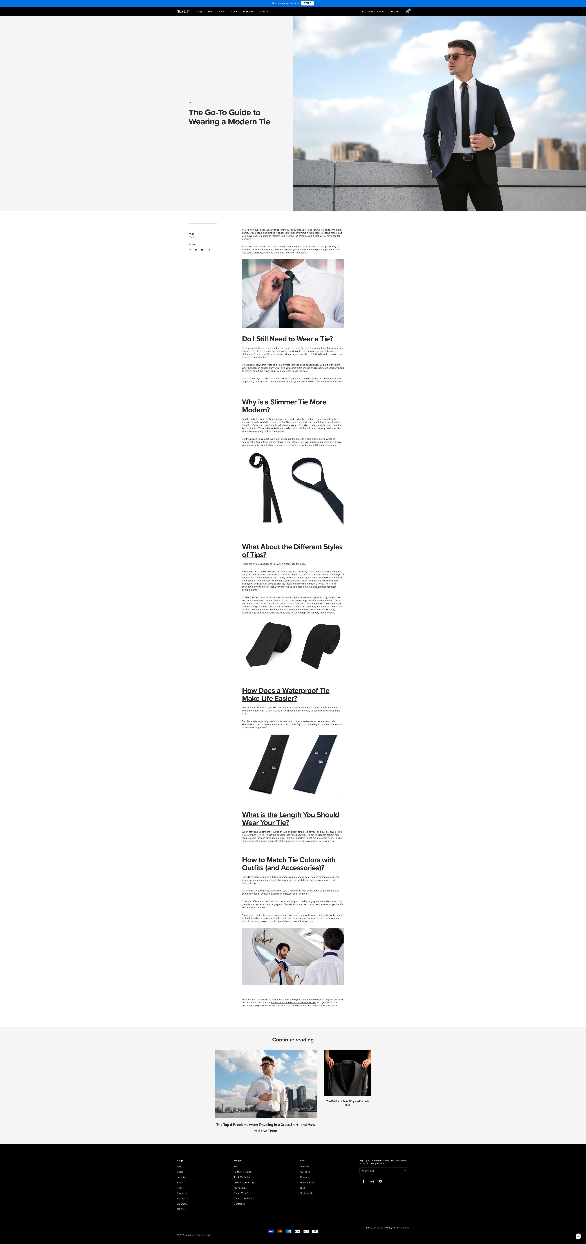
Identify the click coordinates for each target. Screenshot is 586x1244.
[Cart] (407, 11)
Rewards (304, 1177)
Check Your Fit (241, 1193)
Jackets (181, 1177)
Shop (199, 11)
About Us (264, 11)
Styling (193, 103)
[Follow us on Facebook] (363, 1181)
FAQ (236, 1166)
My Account (240, 1187)
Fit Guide (248, 11)
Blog (302, 1187)
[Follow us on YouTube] (380, 1181)
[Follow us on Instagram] (372, 1181)
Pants (180, 1182)
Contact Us (239, 1203)
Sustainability (307, 1193)
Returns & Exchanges (245, 1182)
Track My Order (242, 1177)
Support (395, 11)
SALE (234, 11)
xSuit (273, 880)
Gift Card (181, 1209)
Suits (210, 11)
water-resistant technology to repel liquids (304, 707)
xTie (249, 877)
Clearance (182, 1203)
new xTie (255, 438)
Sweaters (182, 1193)
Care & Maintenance (244, 1198)
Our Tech (305, 1171)
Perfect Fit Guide (242, 1171)
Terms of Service (374, 1227)
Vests (180, 1187)
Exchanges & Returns (373, 11)
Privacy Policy (392, 1227)
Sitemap (405, 1227)
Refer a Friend (307, 1182)
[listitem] (190, 250)
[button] (578, 1236)
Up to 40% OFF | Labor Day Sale (293, 3)
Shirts (222, 11)
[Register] (404, 1171)
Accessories (183, 1198)
